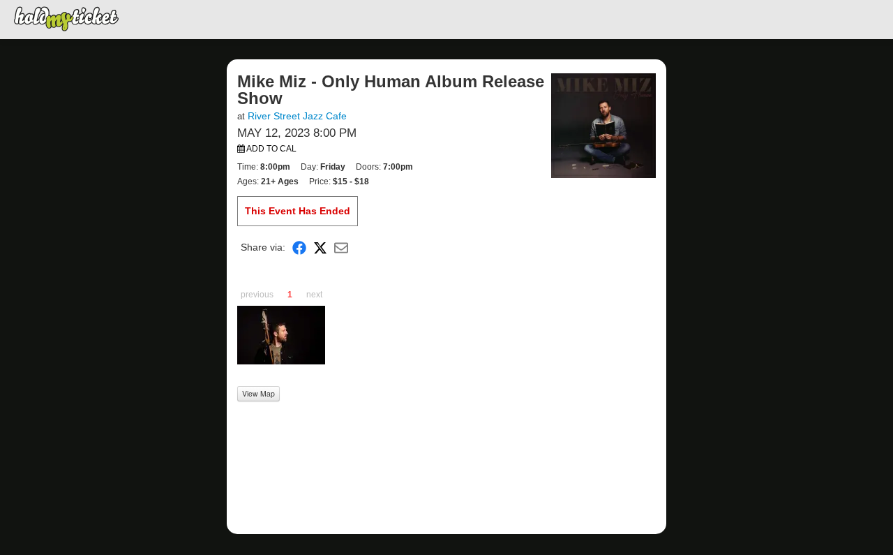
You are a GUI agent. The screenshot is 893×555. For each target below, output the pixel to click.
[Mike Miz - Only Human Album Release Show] (603, 125)
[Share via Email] (341, 247)
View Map (258, 393)
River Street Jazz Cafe (297, 115)
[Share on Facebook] (299, 247)
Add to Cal (271, 149)
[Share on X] (320, 247)
